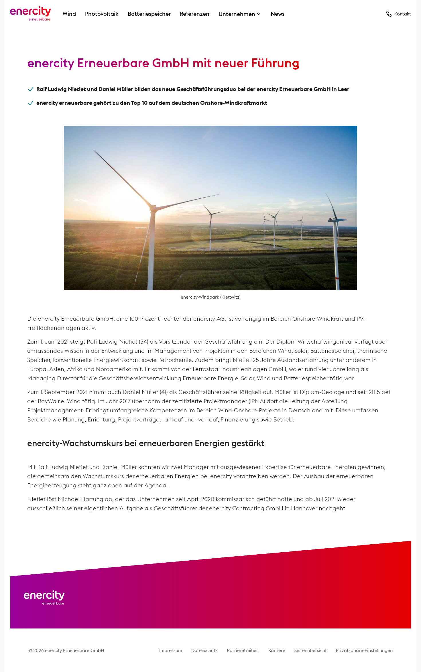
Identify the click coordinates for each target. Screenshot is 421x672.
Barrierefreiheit (243, 650)
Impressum (170, 650)
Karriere (276, 650)
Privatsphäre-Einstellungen (364, 650)
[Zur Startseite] (30, 13)
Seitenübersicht (310, 650)
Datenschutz (204, 650)
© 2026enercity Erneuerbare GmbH (66, 650)
